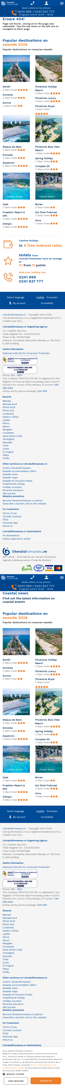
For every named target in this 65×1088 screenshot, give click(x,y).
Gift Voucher (9, 493)
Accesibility (47, 303)
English (40, 297)
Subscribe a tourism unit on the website (24, 503)
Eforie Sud (8, 410)
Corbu (6, 448)
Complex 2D (42, 166)
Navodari (7, 442)
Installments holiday (14, 484)
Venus (6, 423)
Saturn (6, 426)
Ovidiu (6, 458)
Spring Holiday (44, 158)
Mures (38, 204)
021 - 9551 (16, 375)
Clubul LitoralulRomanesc (17, 468)
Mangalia (7, 429)
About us (7, 526)
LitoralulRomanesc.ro (14, 314)
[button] (32, 1074)
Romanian (52, 297)
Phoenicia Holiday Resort (46, 88)
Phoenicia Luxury (45, 98)
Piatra (6, 455)
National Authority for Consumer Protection (26, 353)
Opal (5, 204)
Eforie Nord (9, 407)
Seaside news (10, 474)
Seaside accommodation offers (19, 471)
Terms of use (10, 513)
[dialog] (32, 1067)
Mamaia (7, 401)
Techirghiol (8, 439)
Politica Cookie (37, 1065)
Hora (38, 220)
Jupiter (6, 420)
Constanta (8, 433)
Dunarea (8, 94)
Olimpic (7, 223)
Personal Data (10, 523)
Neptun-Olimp (10, 417)
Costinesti (8, 414)
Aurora (7, 102)
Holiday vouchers (12, 487)
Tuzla (5, 445)
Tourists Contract (12, 516)
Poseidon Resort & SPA (14, 214)
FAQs (5, 519)
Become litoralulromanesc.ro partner (23, 500)
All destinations (11, 535)
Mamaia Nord (10, 404)
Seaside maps (10, 477)
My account (19, 303)
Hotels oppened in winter (17, 538)
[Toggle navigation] (62, 3)
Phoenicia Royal (44, 106)
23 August (8, 452)
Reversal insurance (13, 490)
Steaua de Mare (12, 146)
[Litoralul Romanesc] (9, 3)
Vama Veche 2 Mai (12, 436)
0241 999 (25, 11)
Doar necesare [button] (16, 1081)
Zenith (6, 86)
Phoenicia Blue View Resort (47, 148)
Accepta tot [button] (46, 1081)
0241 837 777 (45, 11)
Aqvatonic (9, 162)
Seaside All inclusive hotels (17, 481)
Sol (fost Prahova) (46, 212)
